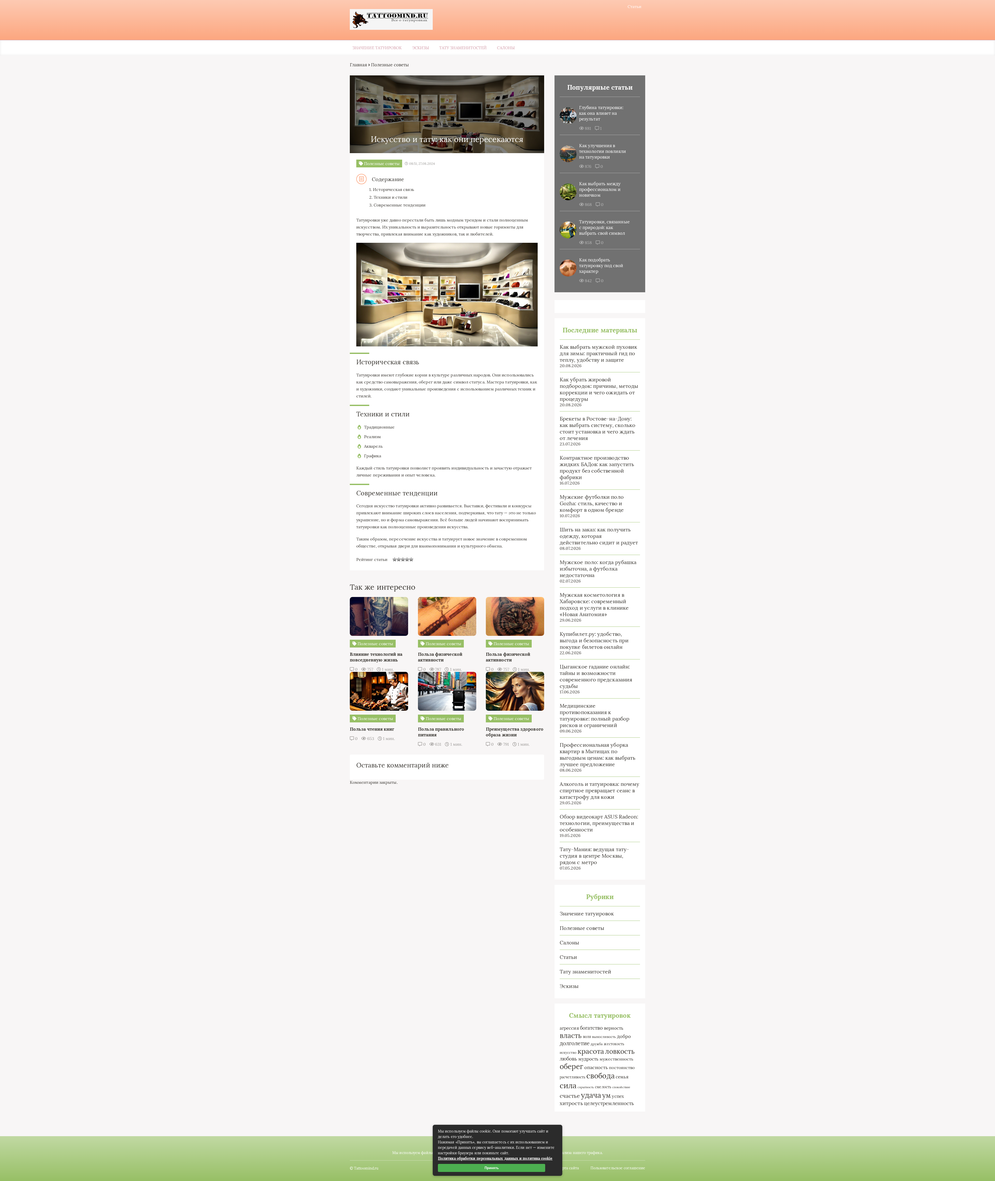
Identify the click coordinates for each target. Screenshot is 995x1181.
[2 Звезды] (399, 559)
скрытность (586, 1087)
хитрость (571, 1103)
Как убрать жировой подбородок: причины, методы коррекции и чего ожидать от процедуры (599, 389)
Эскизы (420, 47)
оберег (571, 1066)
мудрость (588, 1059)
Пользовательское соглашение (618, 1168)
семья (622, 1077)
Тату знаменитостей (463, 47)
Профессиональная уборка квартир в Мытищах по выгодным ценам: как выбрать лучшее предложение (597, 754)
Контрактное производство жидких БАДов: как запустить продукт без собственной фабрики (597, 467)
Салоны (505, 47)
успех (618, 1096)
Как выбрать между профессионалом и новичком (600, 189)
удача (591, 1095)
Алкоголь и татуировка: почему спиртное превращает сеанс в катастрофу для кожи (599, 790)
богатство (591, 1028)
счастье (570, 1095)
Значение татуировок (377, 47)
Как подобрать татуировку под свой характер (601, 265)
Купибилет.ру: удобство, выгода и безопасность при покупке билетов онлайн (594, 640)
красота (591, 1051)
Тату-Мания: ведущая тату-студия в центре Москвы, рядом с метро (594, 855)
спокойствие (621, 1087)
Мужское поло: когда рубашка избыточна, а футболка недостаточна (598, 568)
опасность (596, 1067)
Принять (492, 1168)
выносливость (604, 1037)
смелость (603, 1087)
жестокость (614, 1044)
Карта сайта (568, 1168)
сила (568, 1085)
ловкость (620, 1051)
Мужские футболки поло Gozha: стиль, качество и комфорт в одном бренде (592, 503)
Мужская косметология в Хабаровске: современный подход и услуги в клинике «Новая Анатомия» (594, 604)
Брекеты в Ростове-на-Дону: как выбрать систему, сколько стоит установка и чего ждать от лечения (597, 428)
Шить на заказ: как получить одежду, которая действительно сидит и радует (599, 536)
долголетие (574, 1043)
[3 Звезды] (403, 559)
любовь (568, 1059)
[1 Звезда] (395, 559)
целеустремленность (609, 1103)
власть (571, 1035)
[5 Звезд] (411, 559)
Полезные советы (582, 928)
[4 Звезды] (407, 559)
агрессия (569, 1028)
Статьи (634, 6)
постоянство (622, 1067)
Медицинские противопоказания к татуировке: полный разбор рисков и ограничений (594, 715)
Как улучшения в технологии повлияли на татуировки (602, 151)
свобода (600, 1075)
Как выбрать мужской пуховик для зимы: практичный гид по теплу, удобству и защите (598, 353)
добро (624, 1036)
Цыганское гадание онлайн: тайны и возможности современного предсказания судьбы (596, 676)
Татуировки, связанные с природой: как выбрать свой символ (604, 227)
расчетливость (572, 1077)
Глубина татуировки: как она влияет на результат (601, 113)
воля (587, 1036)
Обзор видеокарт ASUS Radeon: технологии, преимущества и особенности (599, 823)
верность (614, 1028)
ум (606, 1095)
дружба (597, 1044)
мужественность (616, 1059)
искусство (568, 1052)
